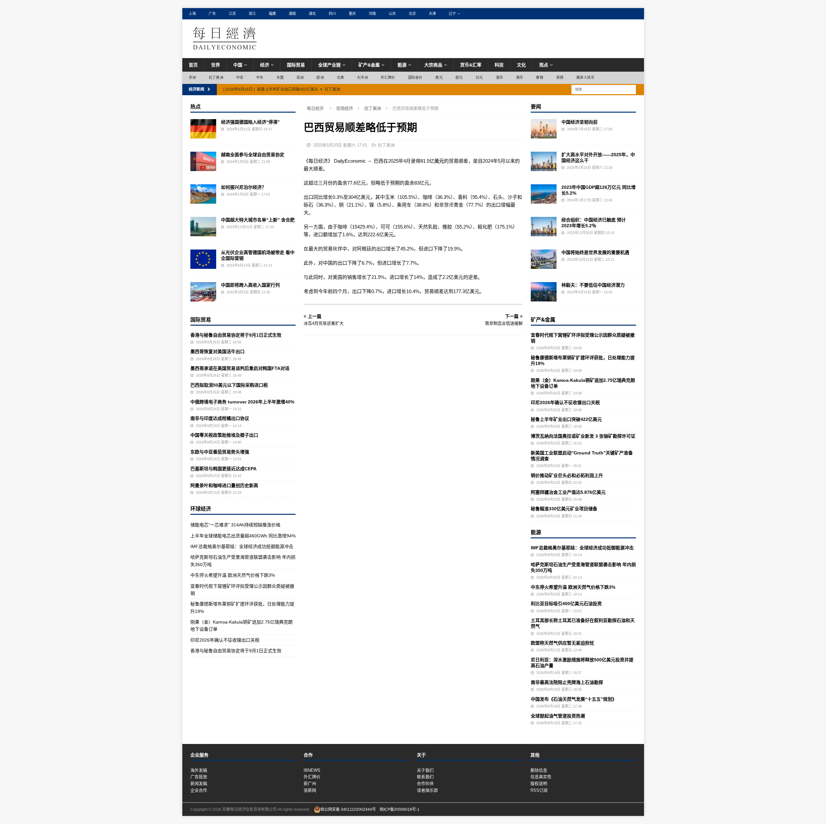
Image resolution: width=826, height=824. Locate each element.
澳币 (499, 77)
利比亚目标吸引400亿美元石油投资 (566, 603)
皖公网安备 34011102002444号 (348, 809)
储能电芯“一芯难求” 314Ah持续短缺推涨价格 (235, 524)
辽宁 (452, 13)
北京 (412, 13)
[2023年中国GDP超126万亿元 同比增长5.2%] (544, 194)
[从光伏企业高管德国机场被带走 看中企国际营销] (203, 259)
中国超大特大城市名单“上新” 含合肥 (258, 219)
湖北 (312, 13)
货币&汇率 (470, 64)
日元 (479, 77)
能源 (402, 64)
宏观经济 (344, 108)
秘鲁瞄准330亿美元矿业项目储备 (564, 508)
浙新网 (310, 790)
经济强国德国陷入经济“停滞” (250, 122)
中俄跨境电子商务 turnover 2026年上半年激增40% (242, 401)
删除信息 (538, 770)
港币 (519, 77)
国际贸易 (296, 64)
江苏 (232, 13)
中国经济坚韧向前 (579, 122)
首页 (193, 64)
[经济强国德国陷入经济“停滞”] (203, 128)
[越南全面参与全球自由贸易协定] (203, 161)
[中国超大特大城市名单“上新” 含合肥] (203, 226)
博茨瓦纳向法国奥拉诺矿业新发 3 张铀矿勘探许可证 (583, 436)
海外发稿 (198, 770)
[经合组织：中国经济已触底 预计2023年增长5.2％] (544, 226)
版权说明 (538, 783)
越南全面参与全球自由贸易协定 (252, 154)
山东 (392, 13)
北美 (340, 77)
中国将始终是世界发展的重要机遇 (595, 252)
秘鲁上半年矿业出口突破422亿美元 (566, 419)
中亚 (239, 77)
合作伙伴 (425, 783)
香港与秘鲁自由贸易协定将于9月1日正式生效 (235, 335)
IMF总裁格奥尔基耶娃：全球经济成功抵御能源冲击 (241, 546)
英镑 (559, 77)
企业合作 (198, 790)
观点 (543, 64)
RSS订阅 (539, 790)
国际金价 (415, 77)
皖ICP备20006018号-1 (399, 809)
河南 (372, 13)
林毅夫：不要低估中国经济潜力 (593, 285)
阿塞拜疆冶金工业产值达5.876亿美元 (568, 492)
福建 (272, 13)
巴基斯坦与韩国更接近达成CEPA (223, 468)
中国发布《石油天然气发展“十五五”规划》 (574, 699)
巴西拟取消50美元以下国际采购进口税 (229, 385)
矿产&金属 (369, 64)
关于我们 (425, 770)
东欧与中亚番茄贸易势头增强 (219, 451)
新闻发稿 (198, 783)
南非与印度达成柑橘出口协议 (219, 418)
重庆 (352, 13)
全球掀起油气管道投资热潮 (558, 715)
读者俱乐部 (427, 790)
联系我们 (425, 776)
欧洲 (320, 77)
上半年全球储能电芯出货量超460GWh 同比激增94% (243, 535)
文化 (521, 64)
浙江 (252, 13)
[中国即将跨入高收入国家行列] (203, 291)
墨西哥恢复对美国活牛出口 (217, 351)
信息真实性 (540, 776)
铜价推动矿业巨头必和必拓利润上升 (567, 475)
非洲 (192, 77)
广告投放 (198, 776)
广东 (212, 13)
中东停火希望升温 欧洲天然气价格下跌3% (232, 575)
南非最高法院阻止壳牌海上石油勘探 (567, 682)
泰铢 (539, 77)
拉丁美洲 (216, 77)
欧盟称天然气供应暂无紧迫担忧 (562, 643)
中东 (259, 77)
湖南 (292, 13)
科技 (499, 64)
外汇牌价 (388, 77)
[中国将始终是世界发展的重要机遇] (544, 259)
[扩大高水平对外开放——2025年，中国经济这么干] (544, 161)
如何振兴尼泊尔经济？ (243, 187)
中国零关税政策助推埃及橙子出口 (224, 435)
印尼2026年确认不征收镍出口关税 (224, 640)
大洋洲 (362, 77)
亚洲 (300, 77)
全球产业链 (329, 64)
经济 (264, 64)
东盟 (280, 77)
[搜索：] (603, 89)
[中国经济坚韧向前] (544, 128)
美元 (438, 77)
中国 (237, 64)
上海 (192, 13)
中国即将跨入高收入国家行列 (250, 285)
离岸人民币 (585, 77)
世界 (215, 64)
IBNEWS (312, 770)
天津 (432, 13)
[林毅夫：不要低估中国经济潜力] (544, 291)
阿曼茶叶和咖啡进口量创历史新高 (224, 485)
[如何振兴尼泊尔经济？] (203, 194)
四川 (332, 13)
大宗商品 (433, 64)
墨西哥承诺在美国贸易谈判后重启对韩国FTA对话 (239, 368)
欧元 (459, 77)
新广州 (310, 783)
